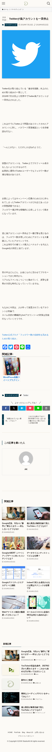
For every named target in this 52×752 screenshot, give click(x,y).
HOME (10, 732)
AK (26, 469)
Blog (23, 732)
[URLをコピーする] (46, 408)
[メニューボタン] (3, 3)
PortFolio (17, 732)
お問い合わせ (39, 732)
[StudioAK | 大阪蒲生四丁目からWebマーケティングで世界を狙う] (26, 3)
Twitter (25, 395)
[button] (6, 408)
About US (29, 732)
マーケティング (10, 25)
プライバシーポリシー (26, 736)
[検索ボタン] (48, 3)
